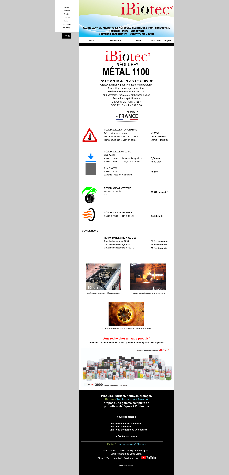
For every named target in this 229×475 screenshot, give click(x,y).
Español (67, 17)
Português (67, 24)
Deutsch (67, 11)
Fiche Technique (115, 41)
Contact (138, 41)
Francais (66, 4)
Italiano (66, 21)
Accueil (91, 41)
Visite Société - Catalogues (161, 41)
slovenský (66, 28)
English (66, 14)
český (67, 7)
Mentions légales (126, 465)
